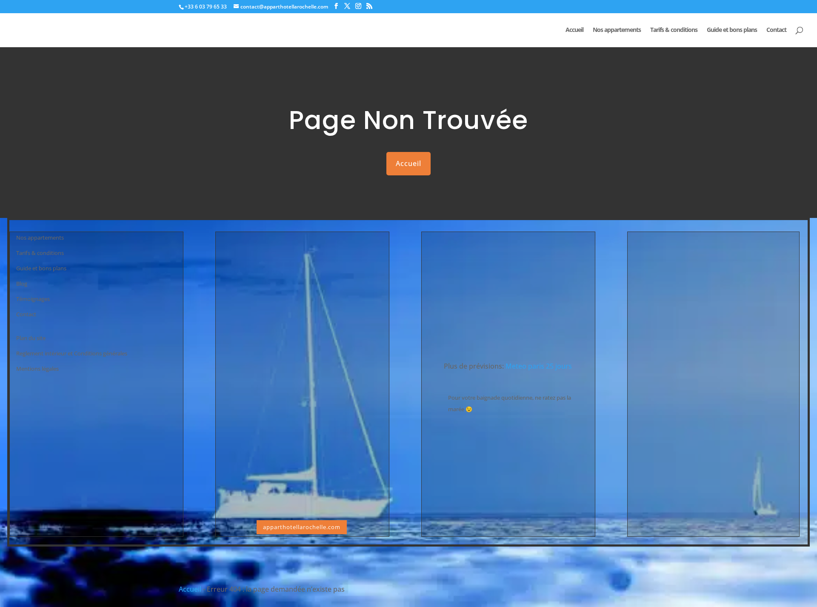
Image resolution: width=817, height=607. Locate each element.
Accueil (574, 30)
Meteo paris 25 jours (539, 366)
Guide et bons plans (732, 30)
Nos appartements (617, 30)
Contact (776, 30)
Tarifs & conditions (673, 30)
